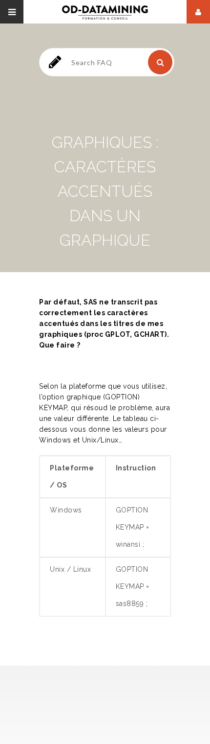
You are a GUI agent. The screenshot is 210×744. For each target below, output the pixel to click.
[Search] (160, 62)
